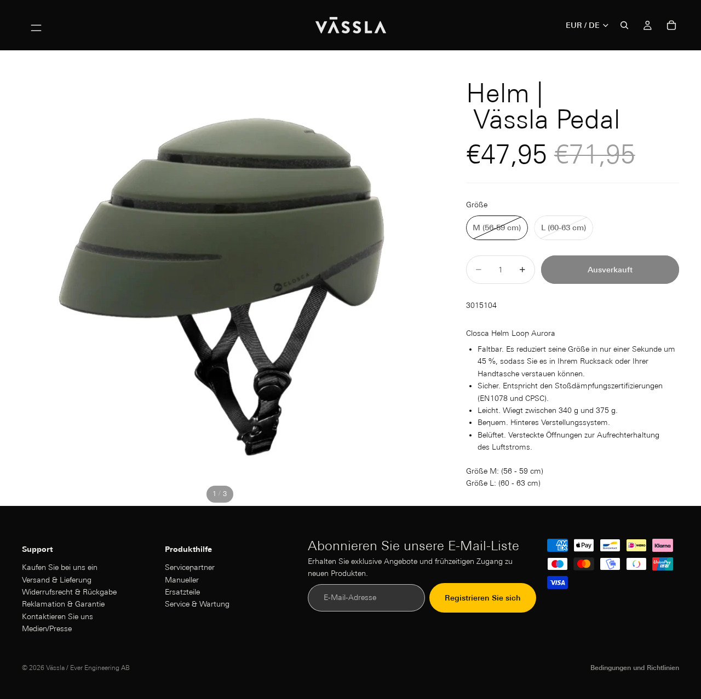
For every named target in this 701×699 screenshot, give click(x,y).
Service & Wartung (197, 604)
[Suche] (624, 25)
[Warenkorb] (671, 25)
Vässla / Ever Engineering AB (88, 667)
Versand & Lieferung (56, 579)
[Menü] (36, 25)
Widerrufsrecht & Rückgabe (69, 591)
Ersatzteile (182, 591)
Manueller (182, 579)
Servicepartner (190, 567)
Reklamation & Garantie (63, 604)
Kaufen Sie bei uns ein (59, 567)
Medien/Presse (47, 629)
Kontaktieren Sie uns (57, 616)
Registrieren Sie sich (483, 597)
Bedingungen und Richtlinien (634, 667)
